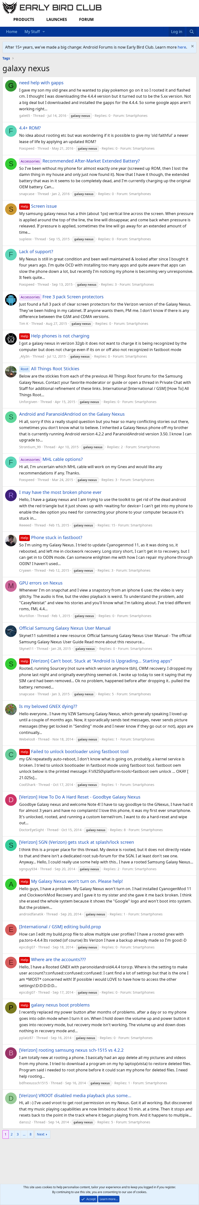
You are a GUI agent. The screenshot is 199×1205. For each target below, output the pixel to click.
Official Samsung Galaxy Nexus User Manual (65, 628)
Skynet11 (26, 648)
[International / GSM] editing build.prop (60, 927)
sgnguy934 (28, 869)
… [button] (24, 1134)
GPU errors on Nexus (41, 583)
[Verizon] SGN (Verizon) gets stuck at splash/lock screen (76, 842)
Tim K (23, 323)
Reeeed (25, 525)
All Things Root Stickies (50, 368)
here (182, 47)
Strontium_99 (30, 447)
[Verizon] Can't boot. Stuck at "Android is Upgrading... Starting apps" (96, 661)
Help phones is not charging (55, 336)
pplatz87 (26, 1037)
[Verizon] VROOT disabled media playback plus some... (75, 1095)
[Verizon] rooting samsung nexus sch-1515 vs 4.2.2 (71, 1050)
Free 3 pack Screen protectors (62, 297)
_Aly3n (24, 356)
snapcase (26, 193)
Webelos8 (27, 739)
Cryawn (25, 570)
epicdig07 (27, 947)
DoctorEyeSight (31, 829)
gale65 (24, 115)
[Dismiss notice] (192, 46)
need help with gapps (41, 83)
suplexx (25, 239)
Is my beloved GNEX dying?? (48, 706)
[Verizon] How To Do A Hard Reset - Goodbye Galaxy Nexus (80, 797)
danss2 (25, 1122)
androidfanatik (31, 914)
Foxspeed (26, 148)
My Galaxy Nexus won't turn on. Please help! (72, 881)
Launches (56, 19)
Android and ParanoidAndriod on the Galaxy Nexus (72, 414)
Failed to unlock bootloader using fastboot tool (75, 751)
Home (11, 31)
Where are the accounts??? (53, 959)
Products (23, 19)
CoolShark (27, 784)
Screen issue (39, 206)
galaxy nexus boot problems (55, 1005)
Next (40, 1134)
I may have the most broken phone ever (60, 492)
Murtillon (26, 615)
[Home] (161, 29)
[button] (43, 32)
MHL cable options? (52, 459)
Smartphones (137, 115)
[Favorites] (166, 29)
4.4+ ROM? (30, 128)
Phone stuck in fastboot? (51, 537)
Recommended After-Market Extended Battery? (80, 161)
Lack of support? (36, 251)
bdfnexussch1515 (33, 1083)
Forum (86, 19)
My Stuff (32, 31)
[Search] (192, 32)
